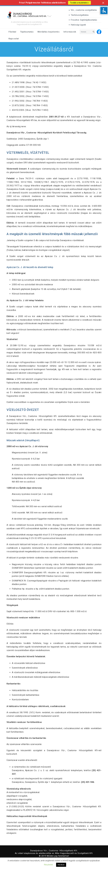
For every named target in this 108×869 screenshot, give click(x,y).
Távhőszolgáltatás (80, 15)
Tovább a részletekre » (79, 3)
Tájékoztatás (27, 32)
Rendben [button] (61, 865)
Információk (69, 32)
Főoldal (12, 32)
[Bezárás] (103, 3)
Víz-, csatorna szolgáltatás (84, 10)
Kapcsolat (14, 38)
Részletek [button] (48, 864)
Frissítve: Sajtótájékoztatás (84, 20)
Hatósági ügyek (78, 25)
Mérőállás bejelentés (49, 32)
